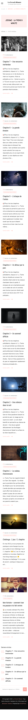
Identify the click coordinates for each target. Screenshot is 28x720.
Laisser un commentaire (11, 121)
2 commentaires (9, 55)
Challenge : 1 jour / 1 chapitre (14, 539)
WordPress (23, 703)
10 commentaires (9, 596)
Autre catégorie (8, 598)
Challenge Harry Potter (10, 57)
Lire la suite (6, 93)
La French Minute (14, 2)
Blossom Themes (7, 703)
